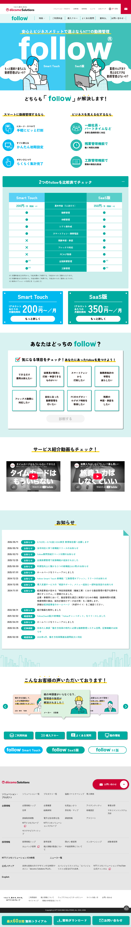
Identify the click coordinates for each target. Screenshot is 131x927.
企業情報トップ (29, 805)
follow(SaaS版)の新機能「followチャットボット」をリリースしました (71, 615)
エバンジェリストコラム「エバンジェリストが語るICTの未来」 (74, 867)
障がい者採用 (71, 842)
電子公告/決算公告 (51, 818)
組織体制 (47, 810)
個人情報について (47, 897)
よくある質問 (88, 18)
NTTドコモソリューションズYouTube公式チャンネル (110, 867)
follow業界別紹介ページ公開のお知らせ (56, 554)
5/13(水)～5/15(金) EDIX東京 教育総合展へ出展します (63, 541)
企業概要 (47, 805)
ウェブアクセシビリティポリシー (70, 897)
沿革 (24, 810)
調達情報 (69, 818)
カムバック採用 (29, 846)
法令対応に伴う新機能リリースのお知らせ (57, 548)
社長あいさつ (71, 805)
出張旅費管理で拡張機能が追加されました (57, 560)
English (5, 877)
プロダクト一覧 (50, 794)
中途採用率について (73, 846)
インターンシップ (94, 842)
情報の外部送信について (51, 901)
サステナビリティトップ (31, 832)
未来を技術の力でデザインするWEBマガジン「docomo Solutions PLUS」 (38, 867)
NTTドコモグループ (30, 823)
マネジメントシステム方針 (117, 811)
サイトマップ (34, 901)
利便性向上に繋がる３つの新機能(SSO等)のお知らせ (63, 566)
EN (116, 9)
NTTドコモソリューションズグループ (53, 824)
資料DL (103, 18)
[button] (5, 706)
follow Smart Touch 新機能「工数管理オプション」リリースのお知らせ (72, 578)
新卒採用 (47, 842)
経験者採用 (112, 842)
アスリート (91, 818)
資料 (74, 920)
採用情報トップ (29, 842)
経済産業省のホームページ (57, 604)
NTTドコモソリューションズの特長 (18, 858)
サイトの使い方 (92, 897)
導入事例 (90, 794)
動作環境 (115, 735)
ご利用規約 (33, 897)
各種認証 (90, 810)
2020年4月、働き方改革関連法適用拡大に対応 (59, 637)
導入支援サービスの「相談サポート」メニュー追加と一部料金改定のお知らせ (75, 584)
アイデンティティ (94, 805)
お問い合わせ (107, 897)
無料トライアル (27, 920)
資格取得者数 (28, 818)
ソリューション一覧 (31, 794)
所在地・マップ (71, 810)
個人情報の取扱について (53, 848)
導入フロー (72, 18)
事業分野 (111, 805)
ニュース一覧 (56, 858)
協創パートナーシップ (74, 794)
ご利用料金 (57, 18)
